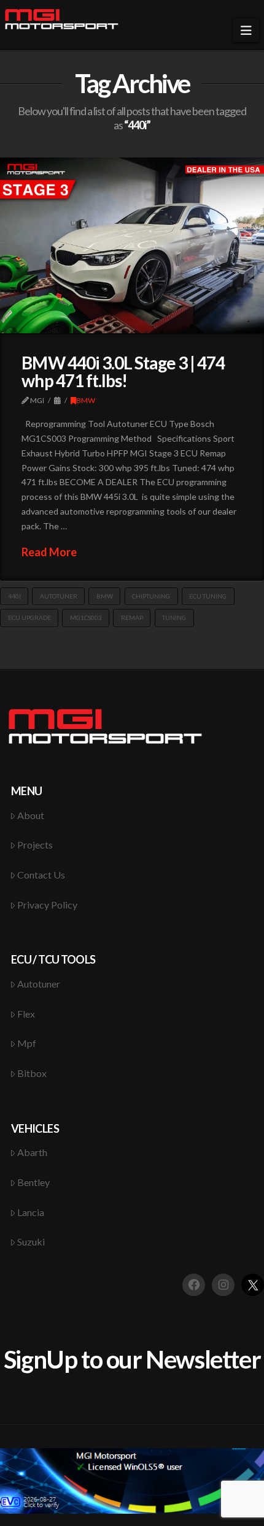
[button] (246, 30)
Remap (132, 617)
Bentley (33, 1182)
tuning (174, 617)
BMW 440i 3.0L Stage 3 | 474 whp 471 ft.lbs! (123, 371)
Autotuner (58, 596)
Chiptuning (151, 596)
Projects (35, 844)
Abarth (32, 1152)
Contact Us (41, 874)
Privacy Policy (47, 904)
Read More (49, 552)
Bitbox (32, 1073)
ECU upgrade (29, 617)
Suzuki (31, 1241)
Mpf (26, 1043)
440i (14, 596)
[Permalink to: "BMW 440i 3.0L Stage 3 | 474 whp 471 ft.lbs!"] (132, 245)
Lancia (30, 1212)
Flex (26, 1013)
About (30, 815)
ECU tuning (208, 596)
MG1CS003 (86, 617)
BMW (85, 400)
